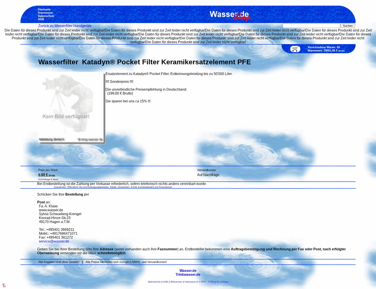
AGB (165, 282)
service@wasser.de (54, 241)
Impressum (190, 282)
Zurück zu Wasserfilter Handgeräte (65, 26)
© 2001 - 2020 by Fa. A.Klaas (213, 282)
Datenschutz (154, 282)
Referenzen (176, 282)
